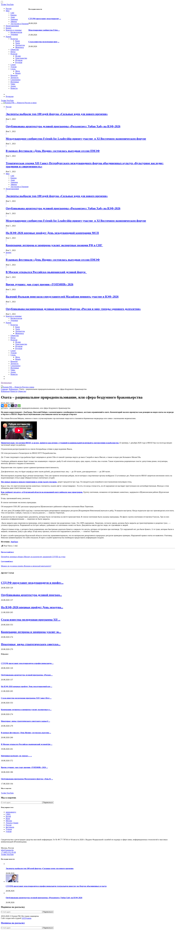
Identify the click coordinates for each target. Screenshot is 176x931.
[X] (12, 405)
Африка (14, 21)
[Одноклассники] (5, 405)
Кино (17, 41)
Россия (8, 9)
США (8, 814)
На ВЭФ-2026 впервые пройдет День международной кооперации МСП (52, 232)
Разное (8, 37)
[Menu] (2, 103)
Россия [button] (8, 107)
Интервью (15, 82)
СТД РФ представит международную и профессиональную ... (27, 663)
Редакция (9, 96)
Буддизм (18, 62)
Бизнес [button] (8, 252)
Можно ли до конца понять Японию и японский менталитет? (26, 566)
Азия (13, 17)
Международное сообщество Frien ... (44, 30)
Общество (15, 49)
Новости (14, 88)
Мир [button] (7, 174)
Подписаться (6, 383)
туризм (8, 831)
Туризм (14, 67)
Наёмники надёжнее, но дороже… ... (16, 756)
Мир (7, 11)
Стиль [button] (13, 355)
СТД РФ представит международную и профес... (32, 582)
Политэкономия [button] (12, 189)
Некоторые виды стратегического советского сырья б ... (25, 721)
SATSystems (26, 918)
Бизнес (8, 28)
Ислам (18, 56)
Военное (14, 75)
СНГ (12, 13)
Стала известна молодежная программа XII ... (30, 619)
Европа (14, 15)
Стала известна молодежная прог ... (43, 42)
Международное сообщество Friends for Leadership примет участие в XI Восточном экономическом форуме (76, 138)
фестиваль (10, 827)
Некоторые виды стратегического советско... (30, 644)
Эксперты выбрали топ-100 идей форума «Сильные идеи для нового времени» (57, 114)
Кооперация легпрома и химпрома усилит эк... (31, 631)
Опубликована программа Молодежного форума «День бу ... (27, 779)
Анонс (13, 86)
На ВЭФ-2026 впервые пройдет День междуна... (32, 607)
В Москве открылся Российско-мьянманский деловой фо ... (26, 744)
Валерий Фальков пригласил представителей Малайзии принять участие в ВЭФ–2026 (62, 296)
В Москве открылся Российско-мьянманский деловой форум (46, 272)
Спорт (13, 65)
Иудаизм (18, 60)
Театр (17, 43)
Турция (9, 829)
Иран (8, 818)
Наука (13, 52)
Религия (14, 54)
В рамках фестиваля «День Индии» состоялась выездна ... (26, 733)
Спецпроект (15, 80)
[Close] (2, 2)
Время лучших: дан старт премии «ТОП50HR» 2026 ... (24, 767)
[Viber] (15, 405)
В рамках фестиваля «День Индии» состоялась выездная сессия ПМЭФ (53, 150)
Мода (17, 71)
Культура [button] (14, 325)
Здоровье (14, 34)
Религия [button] (14, 340)
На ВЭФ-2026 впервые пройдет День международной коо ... (26, 686)
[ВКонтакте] (2, 405)
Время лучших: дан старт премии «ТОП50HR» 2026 (39, 284)
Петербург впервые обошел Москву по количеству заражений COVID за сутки (33, 557)
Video (13, 84)
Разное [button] (8, 323)
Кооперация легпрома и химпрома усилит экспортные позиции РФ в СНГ (54, 245)
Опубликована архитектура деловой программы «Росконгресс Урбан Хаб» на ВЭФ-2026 (63, 126)
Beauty (18, 73)
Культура (14, 39)
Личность (14, 78)
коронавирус (11, 812)
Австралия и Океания (19, 24)
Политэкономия (12, 26)
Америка (14, 19)
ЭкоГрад (14, 542)
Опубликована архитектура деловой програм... (31, 594)
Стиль (13, 69)
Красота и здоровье (14, 30)
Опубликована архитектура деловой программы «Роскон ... (27, 675)
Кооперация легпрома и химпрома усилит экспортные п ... (26, 710)
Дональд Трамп (12, 823)
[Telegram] (9, 405)
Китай (8, 816)
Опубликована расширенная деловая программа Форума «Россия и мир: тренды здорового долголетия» (73, 308)
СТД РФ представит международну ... (44, 19)
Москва (9, 821)
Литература (20, 45)
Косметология (16, 32)
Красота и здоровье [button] (14, 316)
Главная (4, 389)
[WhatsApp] (19, 405)
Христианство (21, 58)
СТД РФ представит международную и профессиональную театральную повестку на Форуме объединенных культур (56, 886)
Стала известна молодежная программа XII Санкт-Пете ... (26, 698)
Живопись (19, 47)
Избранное (13, 389)
